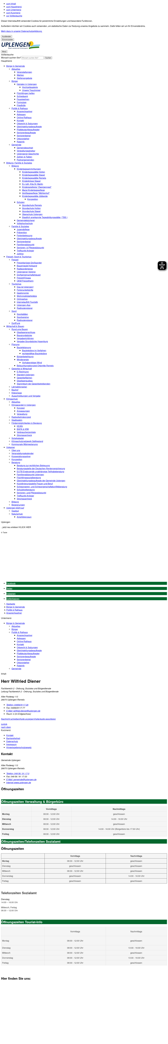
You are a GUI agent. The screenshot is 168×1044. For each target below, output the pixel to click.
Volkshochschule (25, 223)
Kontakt (20, 120)
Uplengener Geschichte (28, 153)
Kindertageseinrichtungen (29, 168)
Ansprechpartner (24, 111)
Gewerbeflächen (24, 377)
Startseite (10, 603)
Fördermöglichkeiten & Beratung (27, 423)
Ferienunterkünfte (25, 289)
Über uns (16, 450)
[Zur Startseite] (20, 48)
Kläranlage (17, 392)
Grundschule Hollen (31, 208)
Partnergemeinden (25, 159)
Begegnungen (18, 504)
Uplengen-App (23, 305)
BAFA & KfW (23, 429)
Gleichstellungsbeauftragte (29, 126)
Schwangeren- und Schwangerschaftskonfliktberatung (42, 486)
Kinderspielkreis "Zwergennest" (36, 187)
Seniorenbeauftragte (26, 132)
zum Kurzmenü (13, 12)
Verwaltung (22, 413)
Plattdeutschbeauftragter (28, 129)
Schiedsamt (22, 96)
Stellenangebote (24, 78)
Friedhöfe (21, 105)
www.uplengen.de (18, 782)
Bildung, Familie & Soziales (19, 162)
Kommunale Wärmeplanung (25, 444)
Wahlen (20, 75)
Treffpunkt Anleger (25, 250)
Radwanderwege (25, 268)
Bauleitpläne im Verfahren (34, 350)
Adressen (21, 114)
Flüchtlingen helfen (26, 93)
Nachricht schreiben (10, 718)
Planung (15, 344)
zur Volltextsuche (14, 15)
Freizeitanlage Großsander (29, 262)
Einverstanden (7, 40)
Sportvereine (23, 317)
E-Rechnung (23, 371)
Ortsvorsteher (23, 138)
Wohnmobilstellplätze (27, 295)
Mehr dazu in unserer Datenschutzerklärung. (21, 31)
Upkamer (10, 447)
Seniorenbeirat (24, 135)
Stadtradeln (17, 420)
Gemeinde (16, 144)
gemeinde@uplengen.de (21, 779)
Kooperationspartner (21, 456)
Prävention (22, 232)
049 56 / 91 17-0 (17, 773)
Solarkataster (18, 438)
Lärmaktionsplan (19, 386)
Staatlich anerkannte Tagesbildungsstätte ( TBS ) (44, 217)
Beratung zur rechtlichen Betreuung (33, 465)
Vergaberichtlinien (25, 338)
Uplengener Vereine (26, 271)
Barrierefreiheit (13, 738)
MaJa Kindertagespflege (33, 190)
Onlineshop (22, 299)
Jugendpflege (23, 229)
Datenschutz (12, 741)
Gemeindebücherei (26, 220)
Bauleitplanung (24, 347)
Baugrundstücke (24, 335)
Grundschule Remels (32, 205)
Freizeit (15, 259)
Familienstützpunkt (25, 244)
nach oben (6, 727)
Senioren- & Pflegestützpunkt (30, 247)
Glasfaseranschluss (26, 332)
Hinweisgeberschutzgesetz (19, 747)
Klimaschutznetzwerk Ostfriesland (27, 441)
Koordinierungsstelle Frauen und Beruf (35, 483)
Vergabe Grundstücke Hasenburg (32, 341)
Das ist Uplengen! (25, 286)
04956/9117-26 (17, 704)
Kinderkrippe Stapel (31, 180)
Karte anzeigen (27, 718)
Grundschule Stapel (31, 211)
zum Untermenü (13, 9)
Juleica (20, 253)
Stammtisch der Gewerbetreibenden (33, 383)
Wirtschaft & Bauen (15, 326)
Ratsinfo (21, 141)
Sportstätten (22, 314)
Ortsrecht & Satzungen (27, 123)
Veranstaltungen (24, 72)
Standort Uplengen (25, 374)
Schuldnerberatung (26, 489)
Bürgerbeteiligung (25, 356)
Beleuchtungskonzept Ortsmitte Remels (35, 365)
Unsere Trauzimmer (31, 90)
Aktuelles (16, 69)
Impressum (11, 744)
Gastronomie (23, 292)
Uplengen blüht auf (15, 507)
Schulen (21, 202)
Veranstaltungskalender (23, 453)
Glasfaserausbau (25, 380)
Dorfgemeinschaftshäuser (29, 274)
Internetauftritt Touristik (27, 302)
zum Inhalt (11, 3)
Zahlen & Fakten (24, 156)
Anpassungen (23, 410)
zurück (4, 724)
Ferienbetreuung (24, 235)
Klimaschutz (12, 398)
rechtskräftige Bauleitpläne (34, 353)
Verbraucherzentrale (26, 432)
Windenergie (23, 359)
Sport (14, 311)
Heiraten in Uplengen (27, 84)
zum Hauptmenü (14, 6)
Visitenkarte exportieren (45, 718)
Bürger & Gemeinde (15, 65)
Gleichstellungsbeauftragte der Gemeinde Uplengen (41, 480)
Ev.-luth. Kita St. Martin (32, 184)
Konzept (21, 407)
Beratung (16, 462)
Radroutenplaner (25, 308)
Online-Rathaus (24, 117)
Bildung (15, 165)
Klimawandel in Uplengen (24, 404)
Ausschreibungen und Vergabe (26, 395)
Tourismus (16, 283)
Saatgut (15, 510)
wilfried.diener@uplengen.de (23, 710)
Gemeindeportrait (25, 147)
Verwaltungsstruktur (26, 150)
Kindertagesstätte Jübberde (35, 196)
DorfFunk (16, 323)
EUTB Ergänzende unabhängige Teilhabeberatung (40, 471)
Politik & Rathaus (20, 108)
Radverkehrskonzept (21, 417)
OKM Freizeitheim (25, 280)
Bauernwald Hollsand (27, 265)
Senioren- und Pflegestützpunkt (31, 492)
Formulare (21, 102)
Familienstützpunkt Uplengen (30, 474)
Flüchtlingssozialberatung (29, 477)
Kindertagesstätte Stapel (33, 174)
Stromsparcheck (24, 435)
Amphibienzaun (24, 516)
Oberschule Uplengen (32, 214)
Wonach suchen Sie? (11, 57)
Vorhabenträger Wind (32, 362)
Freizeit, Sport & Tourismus (18, 256)
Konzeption (32, 199)
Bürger (15, 81)
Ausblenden (6, 36)
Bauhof (15, 389)
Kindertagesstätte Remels (34, 177)
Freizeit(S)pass (24, 277)
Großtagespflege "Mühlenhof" (36, 193)
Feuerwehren (23, 99)
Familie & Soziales (20, 226)
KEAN (20, 426)
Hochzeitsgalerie (30, 87)
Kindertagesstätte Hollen (33, 171)
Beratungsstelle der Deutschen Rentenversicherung (41, 468)
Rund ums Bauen (20, 329)
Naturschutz (17, 513)
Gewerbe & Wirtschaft (22, 368)
